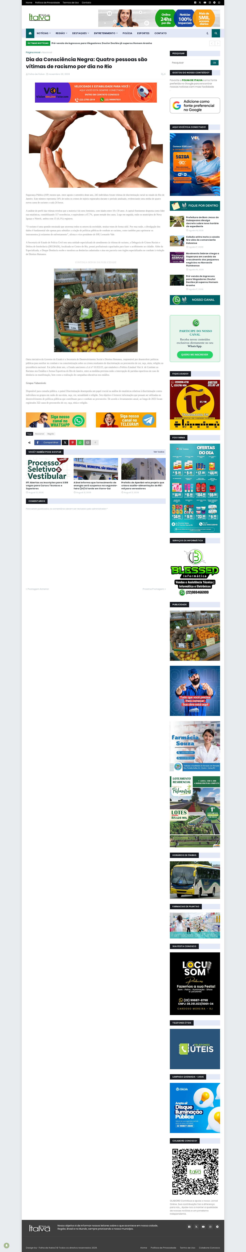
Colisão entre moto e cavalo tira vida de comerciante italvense (203, 239)
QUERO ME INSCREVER (195, 354)
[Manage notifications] (6, 1245)
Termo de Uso (187, 1247)
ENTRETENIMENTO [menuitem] (104, 33)
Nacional (47, 52)
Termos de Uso (71, 2)
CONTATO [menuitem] (160, 33)
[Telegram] (126, 426)
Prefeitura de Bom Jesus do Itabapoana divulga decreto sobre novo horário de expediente (202, 222)
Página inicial (33, 52)
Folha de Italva (47, 1247)
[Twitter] (65, 442)
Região (51, 433)
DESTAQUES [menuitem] (79, 33)
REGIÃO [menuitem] (60, 33)
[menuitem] (30, 33)
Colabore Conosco (209, 1247)
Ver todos (159, 451)
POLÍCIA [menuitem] (127, 33)
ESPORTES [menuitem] (143, 33)
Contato (86, 2)
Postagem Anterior (38, 589)
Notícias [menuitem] (42, 33)
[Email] (87, 442)
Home (29, 2)
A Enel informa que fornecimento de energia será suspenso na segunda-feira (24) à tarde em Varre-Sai (95, 485)
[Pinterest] (72, 442)
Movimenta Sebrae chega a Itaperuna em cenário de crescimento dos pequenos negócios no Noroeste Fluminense (202, 259)
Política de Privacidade (47, 2)
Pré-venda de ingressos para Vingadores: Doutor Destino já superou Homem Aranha (102, 43)
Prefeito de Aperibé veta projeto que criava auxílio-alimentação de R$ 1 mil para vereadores (142, 485)
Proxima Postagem (153, 589)
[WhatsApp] (56, 426)
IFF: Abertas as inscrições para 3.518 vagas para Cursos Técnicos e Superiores (47, 485)
